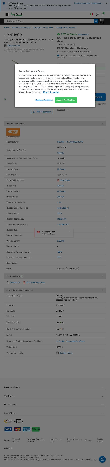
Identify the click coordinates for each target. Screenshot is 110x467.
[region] (55, 85)
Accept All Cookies (66, 100)
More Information (51, 92)
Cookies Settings (44, 100)
